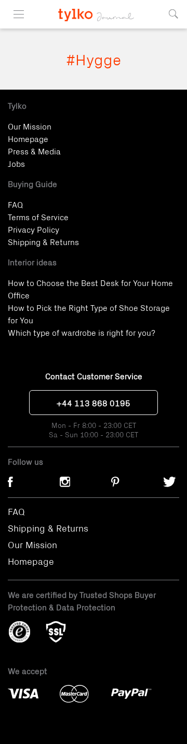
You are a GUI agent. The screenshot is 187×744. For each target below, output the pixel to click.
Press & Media (34, 151)
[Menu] (19, 14)
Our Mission (29, 126)
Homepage (28, 138)
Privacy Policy (33, 229)
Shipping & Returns (43, 241)
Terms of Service (38, 216)
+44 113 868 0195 (93, 402)
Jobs (16, 163)
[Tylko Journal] (94, 10)
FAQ (15, 204)
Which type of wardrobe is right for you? (81, 332)
